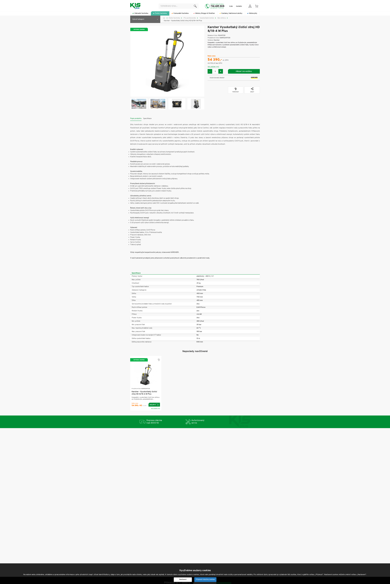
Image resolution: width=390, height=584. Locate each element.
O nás (231, 6)
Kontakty (239, 6)
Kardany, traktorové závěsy (231, 13)
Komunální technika (180, 13)
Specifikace (147, 119)
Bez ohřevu (222, 18)
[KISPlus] (135, 6)
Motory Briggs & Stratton (205, 13)
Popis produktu (135, 119)
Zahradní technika (141, 13)
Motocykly (253, 13)
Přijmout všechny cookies (205, 580)
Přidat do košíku (244, 72)
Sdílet (252, 92)
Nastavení (182, 580)
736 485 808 (217, 6)
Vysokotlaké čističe (207, 18)
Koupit (153, 405)
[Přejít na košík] (256, 6)
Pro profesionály (190, 18)
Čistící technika (161, 13)
